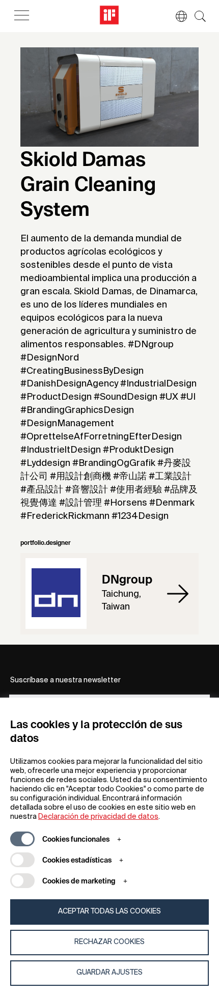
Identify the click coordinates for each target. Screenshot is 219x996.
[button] (176, 16)
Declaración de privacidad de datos (98, 816)
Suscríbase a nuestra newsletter (65, 680)
